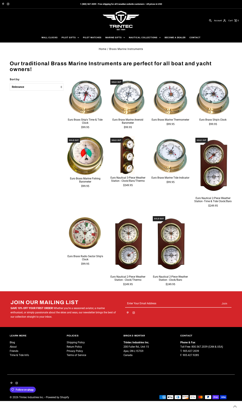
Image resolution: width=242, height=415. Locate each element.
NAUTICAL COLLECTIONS (143, 37)
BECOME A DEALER (175, 37)
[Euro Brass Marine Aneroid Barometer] (128, 97)
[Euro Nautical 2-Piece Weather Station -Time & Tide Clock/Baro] (213, 165)
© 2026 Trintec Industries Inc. (27, 397)
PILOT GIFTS (69, 37)
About (13, 346)
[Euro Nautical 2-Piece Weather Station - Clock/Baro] (170, 244)
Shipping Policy (76, 342)
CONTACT (195, 37)
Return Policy (74, 346)
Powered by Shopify (57, 397)
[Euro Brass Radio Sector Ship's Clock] (85, 234)
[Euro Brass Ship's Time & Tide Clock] (85, 97)
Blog (12, 342)
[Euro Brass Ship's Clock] (213, 97)
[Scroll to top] (235, 406)
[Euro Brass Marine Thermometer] (170, 97)
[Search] (210, 20)
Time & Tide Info (19, 355)
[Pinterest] (2, 4)
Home (102, 49)
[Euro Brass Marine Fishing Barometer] (85, 155)
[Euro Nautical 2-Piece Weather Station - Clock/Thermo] (128, 244)
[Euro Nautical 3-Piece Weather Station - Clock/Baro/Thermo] (128, 155)
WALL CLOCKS (49, 37)
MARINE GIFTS (113, 37)
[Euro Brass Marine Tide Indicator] (170, 155)
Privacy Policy (75, 351)
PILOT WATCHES (92, 37)
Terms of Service (76, 355)
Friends (14, 351)
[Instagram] (7, 4)
